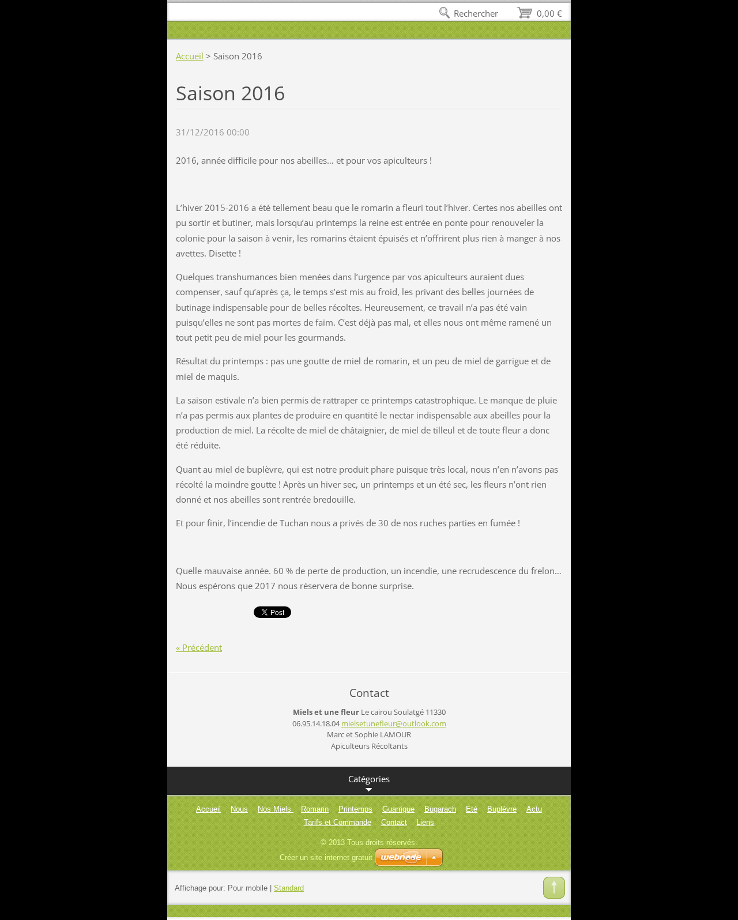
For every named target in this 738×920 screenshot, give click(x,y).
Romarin (315, 809)
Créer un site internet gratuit (326, 857)
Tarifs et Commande (337, 822)
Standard (289, 888)
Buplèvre (502, 809)
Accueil (190, 56)
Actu (534, 809)
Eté (471, 809)
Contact (394, 822)
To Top (554, 888)
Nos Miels (275, 809)
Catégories (369, 779)
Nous (239, 809)
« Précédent (199, 647)
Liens (425, 822)
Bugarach (440, 809)
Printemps (355, 809)
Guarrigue (398, 809)
